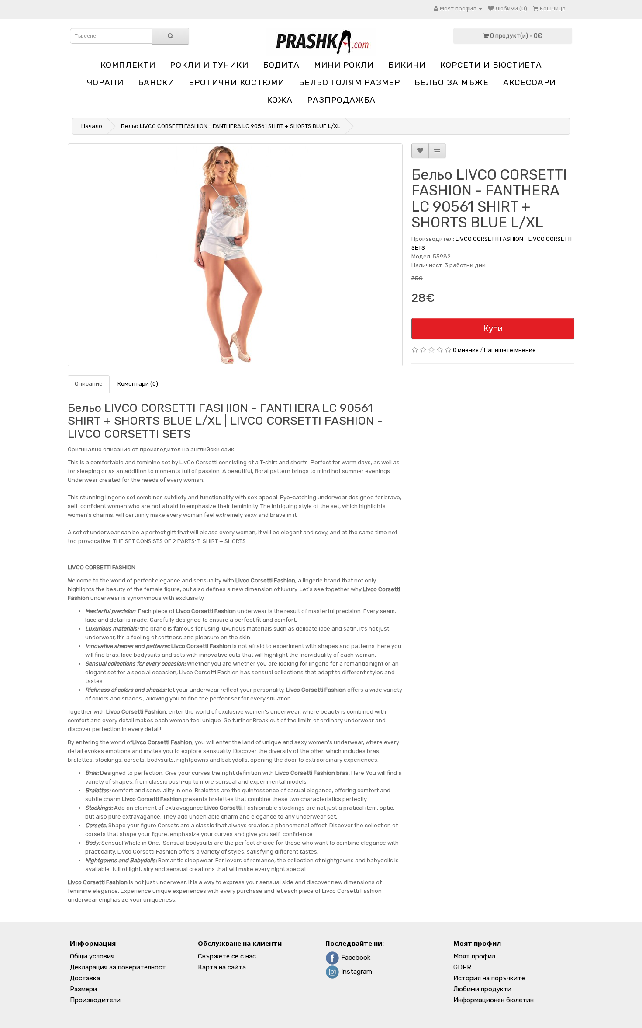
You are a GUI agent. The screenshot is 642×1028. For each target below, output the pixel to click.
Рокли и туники (209, 65)
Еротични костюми (236, 82)
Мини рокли (344, 65)
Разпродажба (341, 100)
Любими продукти (482, 989)
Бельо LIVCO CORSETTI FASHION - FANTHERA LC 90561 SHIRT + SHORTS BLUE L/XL (230, 126)
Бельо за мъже (451, 82)
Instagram (355, 972)
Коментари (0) (137, 383)
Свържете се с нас (227, 956)
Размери (83, 989)
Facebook (354, 958)
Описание (89, 383)
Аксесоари (529, 82)
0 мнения (466, 350)
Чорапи (105, 82)
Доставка (85, 978)
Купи (493, 328)
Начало (91, 126)
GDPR (462, 967)
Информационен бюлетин (493, 1000)
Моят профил (474, 956)
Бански (156, 82)
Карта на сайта (222, 967)
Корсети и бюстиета (491, 65)
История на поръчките (489, 978)
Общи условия (92, 956)
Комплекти (127, 65)
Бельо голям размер (349, 82)
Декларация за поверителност (118, 967)
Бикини (407, 65)
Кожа (280, 100)
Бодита (281, 65)
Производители (95, 1000)
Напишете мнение (510, 350)
